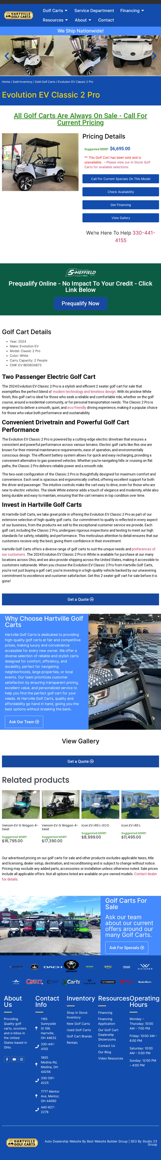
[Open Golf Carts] (66, 10)
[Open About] (90, 20)
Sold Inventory (22, 82)
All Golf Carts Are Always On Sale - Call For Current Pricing (80, 119)
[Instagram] (21, 1059)
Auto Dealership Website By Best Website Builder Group (86, 1141)
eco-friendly (76, 407)
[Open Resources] (66, 20)
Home (6, 82)
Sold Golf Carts (45, 82)
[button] (7, 56)
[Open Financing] (143, 10)
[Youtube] (14, 1059)
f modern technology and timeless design (83, 391)
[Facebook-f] (7, 1059)
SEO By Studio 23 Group (144, 1142)
